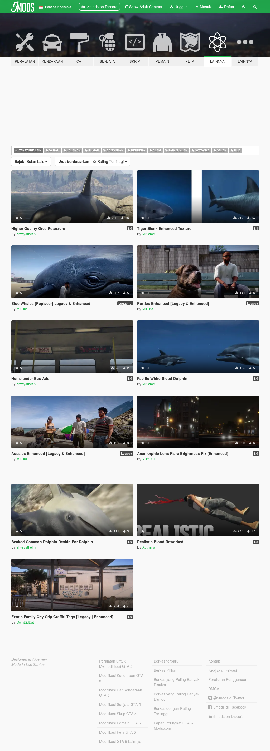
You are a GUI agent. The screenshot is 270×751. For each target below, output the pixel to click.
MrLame (148, 233)
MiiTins (22, 308)
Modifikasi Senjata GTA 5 (120, 704)
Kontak (214, 661)
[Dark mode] (243, 6)
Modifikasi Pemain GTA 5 (120, 722)
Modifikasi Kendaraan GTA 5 (121, 678)
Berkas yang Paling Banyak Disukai (176, 682)
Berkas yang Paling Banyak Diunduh (176, 696)
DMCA (213, 688)
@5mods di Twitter (228, 697)
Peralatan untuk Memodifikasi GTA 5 (115, 663)
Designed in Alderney (29, 659)
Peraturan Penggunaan (227, 679)
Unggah (180, 6)
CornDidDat (25, 622)
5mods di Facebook (229, 707)
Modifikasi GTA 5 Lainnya (120, 741)
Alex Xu (148, 458)
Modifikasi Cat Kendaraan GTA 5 (120, 692)
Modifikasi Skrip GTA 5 (118, 713)
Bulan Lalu (30, 161)
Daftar (228, 6)
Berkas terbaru (166, 661)
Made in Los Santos (28, 664)
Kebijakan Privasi (222, 670)
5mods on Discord (228, 716)
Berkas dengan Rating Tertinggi (172, 711)
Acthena (148, 547)
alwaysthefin (26, 233)
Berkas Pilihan (165, 670)
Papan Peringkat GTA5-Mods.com (173, 725)
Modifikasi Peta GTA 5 (117, 732)
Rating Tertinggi (91, 161)
